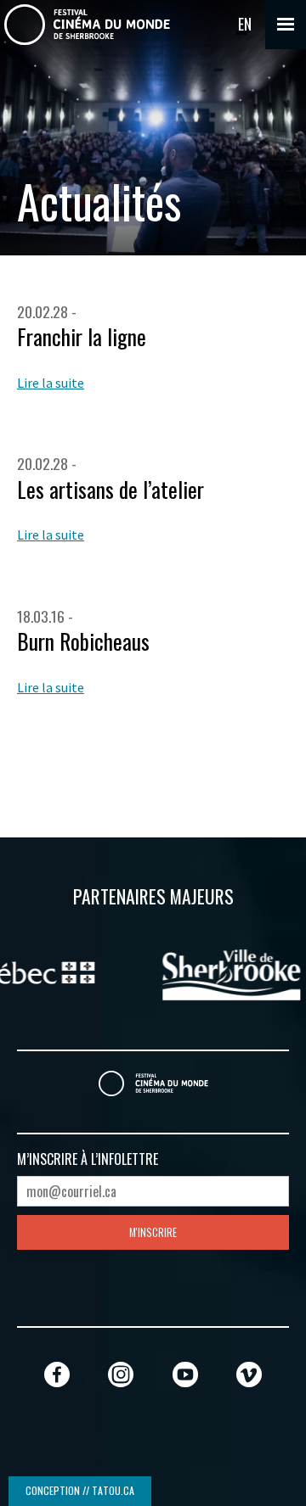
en (245, 24)
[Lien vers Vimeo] (249, 1374)
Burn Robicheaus (83, 641)
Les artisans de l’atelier (110, 489)
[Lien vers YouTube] (185, 1374)
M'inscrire (153, 1232)
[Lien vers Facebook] (57, 1374)
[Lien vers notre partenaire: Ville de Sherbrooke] (162, 973)
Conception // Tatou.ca (80, 1490)
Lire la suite (50, 382)
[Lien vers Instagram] (120, 1374)
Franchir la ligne (81, 336)
